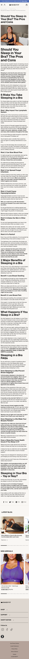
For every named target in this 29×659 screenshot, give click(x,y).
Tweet (13, 502)
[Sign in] (5, 5)
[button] (2, 5)
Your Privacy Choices (14, 643)
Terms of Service (14, 651)
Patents (14, 654)
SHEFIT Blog (13, 9)
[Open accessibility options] (2, 636)
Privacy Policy (14, 649)
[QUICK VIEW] (21, 582)
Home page (4, 9)
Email (25, 502)
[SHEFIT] (14, 5)
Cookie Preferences (14, 646)
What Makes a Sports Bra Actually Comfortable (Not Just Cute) (11, 536)
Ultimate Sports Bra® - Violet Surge (9, 586)
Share (6, 502)
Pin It (19, 502)
